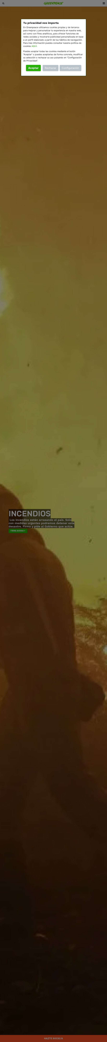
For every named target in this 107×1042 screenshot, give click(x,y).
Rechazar (50, 68)
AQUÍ (34, 46)
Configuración (70, 68)
